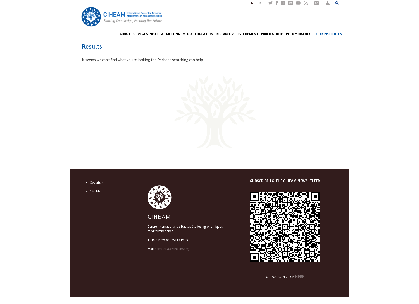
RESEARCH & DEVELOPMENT (237, 34)
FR (259, 3)
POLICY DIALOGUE (299, 34)
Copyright (96, 182)
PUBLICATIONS (272, 34)
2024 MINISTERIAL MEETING (159, 34)
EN (251, 3)
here (299, 276)
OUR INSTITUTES (329, 34)
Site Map (96, 191)
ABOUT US (127, 34)
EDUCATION (204, 34)
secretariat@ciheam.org (172, 249)
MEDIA (187, 34)
